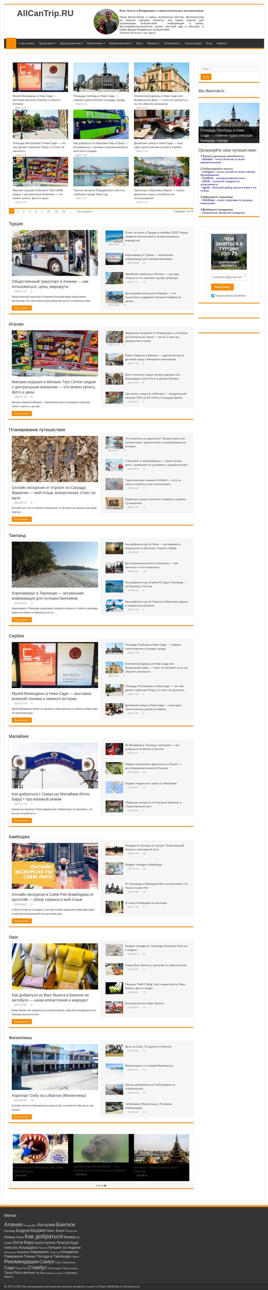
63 (144, 1070)
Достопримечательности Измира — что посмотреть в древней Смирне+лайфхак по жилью (153, 297)
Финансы (152, 43)
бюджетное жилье (54, 1273)
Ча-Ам (40, 1273)
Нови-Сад (54, 1252)
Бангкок (65, 1224)
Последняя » (85, 211)
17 (144, 907)
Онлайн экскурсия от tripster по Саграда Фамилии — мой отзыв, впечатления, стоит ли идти (53, 492)
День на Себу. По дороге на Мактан (148, 1046)
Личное (43, 1247)
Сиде (9, 1267)
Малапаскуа (10, 1252)
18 (144, 892)
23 (144, 787)
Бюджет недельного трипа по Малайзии (151, 783)
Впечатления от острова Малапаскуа (149, 1065)
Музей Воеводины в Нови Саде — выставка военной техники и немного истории (37, 99)
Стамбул (37, 1267)
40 (144, 772)
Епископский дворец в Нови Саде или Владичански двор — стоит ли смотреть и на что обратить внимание (161, 99)
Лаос (13, 937)
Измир (9, 1237)
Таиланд (17, 535)
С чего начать (27, 43)
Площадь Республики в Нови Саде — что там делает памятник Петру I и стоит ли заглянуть (39, 147)
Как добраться (44, 1236)
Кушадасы (28, 1247)
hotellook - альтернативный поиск (223, 178)
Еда (138, 43)
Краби (39, 1243)
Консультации (193, 43)
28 (144, 853)
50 (144, 571)
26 (124, 244)
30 (64, 211)
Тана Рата (13, 1272)
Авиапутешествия (119, 43)
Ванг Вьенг (56, 1230)
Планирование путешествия (37, 429)
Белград (9, 1231)
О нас (209, 43)
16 (124, 305)
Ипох (20, 1237)
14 (144, 282)
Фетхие (29, 1273)
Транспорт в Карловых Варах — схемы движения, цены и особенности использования (159, 194)
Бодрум (23, 1230)
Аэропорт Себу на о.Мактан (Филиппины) (49, 1095)
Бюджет (38, 1230)
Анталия (46, 1225)
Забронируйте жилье (217, 168)
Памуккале (13, 1256)
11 (144, 488)
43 (144, 954)
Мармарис (40, 1252)
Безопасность (172, 43)
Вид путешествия (70, 43)
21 (144, 969)
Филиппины (20, 1037)
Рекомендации (21, 1261)
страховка (70, 1273)
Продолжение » (21, 308)
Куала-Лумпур (57, 1242)
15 (144, 469)
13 (144, 507)
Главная (11, 43)
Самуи (46, 1261)
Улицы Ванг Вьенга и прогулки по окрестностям (156, 965)
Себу (58, 1262)
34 (144, 868)
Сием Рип (21, 1268)
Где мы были (46, 43)
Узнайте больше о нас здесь (137, 32)
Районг (75, 1256)
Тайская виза (69, 1268)
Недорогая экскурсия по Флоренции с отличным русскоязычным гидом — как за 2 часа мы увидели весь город (156, 336)
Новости (222, 43)
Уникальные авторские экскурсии (223, 212)
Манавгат (23, 1252)
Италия (16, 324)
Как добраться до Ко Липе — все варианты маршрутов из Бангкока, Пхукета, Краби (95, 1171)
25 (144, 263)
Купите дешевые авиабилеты (223, 156)
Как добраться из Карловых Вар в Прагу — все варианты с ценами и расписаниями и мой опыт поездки (101, 147)
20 (56, 211)
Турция (16, 223)
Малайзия (19, 736)
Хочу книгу (222, 287)
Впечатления (95, 43)
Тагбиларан (54, 1268)
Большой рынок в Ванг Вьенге (144, 1003)
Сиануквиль (69, 1262)
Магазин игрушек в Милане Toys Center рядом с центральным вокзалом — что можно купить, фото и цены (38, 194)
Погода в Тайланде (53, 1256)
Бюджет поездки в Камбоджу (143, 864)
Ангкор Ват (29, 1225)
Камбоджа (19, 836)
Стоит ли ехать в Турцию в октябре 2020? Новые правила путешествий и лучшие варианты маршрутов (156, 236)
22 (144, 1007)
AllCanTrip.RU (45, 13)
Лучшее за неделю (64, 1247)
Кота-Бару (23, 1242)
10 (48, 211)
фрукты (8, 1276)
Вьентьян (71, 1230)
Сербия (16, 635)
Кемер (70, 1236)
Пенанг (30, 1256)
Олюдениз (69, 1252)
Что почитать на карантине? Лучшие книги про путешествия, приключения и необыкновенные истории (155, 442)
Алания (13, 1224)
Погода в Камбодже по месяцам (146, 902)
